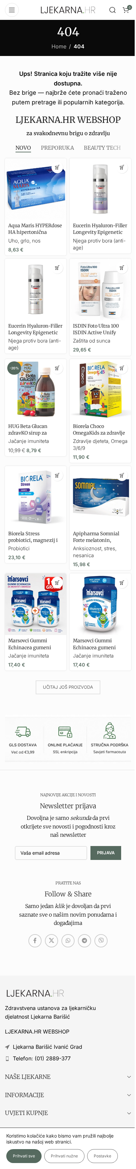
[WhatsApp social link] (68, 940)
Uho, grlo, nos (24, 241)
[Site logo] (68, 9)
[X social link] (51, 940)
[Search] (112, 10)
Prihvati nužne (64, 1155)
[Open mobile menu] (12, 10)
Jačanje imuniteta (28, 441)
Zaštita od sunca (91, 341)
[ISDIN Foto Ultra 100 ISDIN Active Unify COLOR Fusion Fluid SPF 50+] (100, 289)
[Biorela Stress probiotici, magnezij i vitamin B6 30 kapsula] (35, 497)
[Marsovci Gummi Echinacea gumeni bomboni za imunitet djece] (100, 604)
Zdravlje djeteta (90, 441)
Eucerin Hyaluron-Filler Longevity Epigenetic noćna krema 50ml (100, 232)
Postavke (102, 1155)
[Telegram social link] (84, 940)
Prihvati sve (24, 1155)
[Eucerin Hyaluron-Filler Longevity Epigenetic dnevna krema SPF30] (35, 289)
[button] (57, 167)
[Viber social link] (101, 940)
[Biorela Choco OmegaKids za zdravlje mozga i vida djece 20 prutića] (100, 390)
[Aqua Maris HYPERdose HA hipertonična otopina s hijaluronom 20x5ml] (35, 189)
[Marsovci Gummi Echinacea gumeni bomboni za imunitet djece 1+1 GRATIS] (35, 604)
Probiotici (19, 548)
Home (58, 46)
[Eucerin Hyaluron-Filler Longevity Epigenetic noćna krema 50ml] (100, 189)
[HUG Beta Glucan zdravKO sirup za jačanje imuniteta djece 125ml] (35, 390)
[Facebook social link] (35, 940)
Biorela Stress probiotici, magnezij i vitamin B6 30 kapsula (33, 540)
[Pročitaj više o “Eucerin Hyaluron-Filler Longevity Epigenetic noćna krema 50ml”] (122, 167)
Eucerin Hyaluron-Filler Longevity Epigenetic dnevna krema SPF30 (35, 332)
